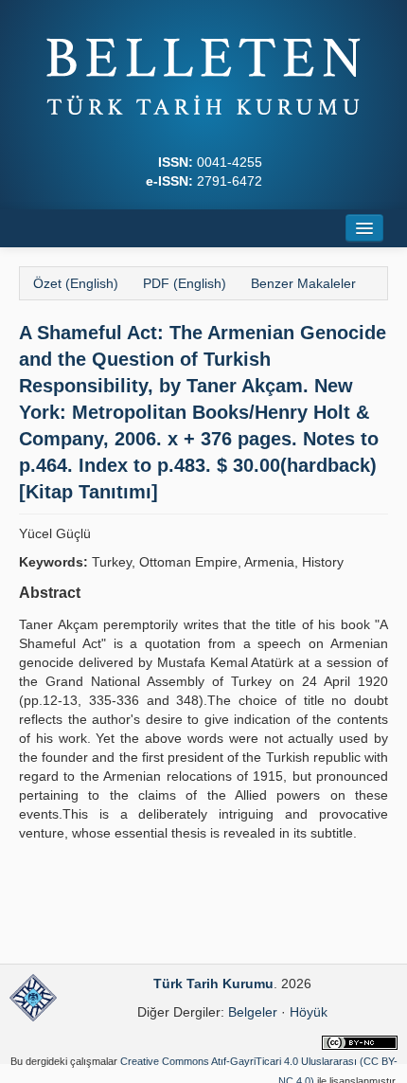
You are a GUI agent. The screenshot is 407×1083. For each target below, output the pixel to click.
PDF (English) (184, 283)
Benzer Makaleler (303, 283)
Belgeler (252, 1012)
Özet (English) (75, 283)
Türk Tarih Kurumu (213, 983)
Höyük (308, 1012)
